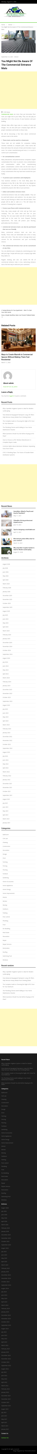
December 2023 (7, 689)
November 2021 (7, 787)
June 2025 (5, 619)
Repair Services (7, 944)
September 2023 (7, 701)
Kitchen (5, 901)
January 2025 (6, 638)
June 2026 (5, 572)
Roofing (5, 952)
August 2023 (6, 705)
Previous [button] (2, 348)
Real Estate (6, 932)
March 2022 (6, 772)
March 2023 (6, 725)
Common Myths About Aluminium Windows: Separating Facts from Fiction (19, 447)
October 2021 (7, 791)
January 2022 (6, 779)
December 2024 (7, 642)
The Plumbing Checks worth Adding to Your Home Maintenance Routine (17, 428)
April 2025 (5, 627)
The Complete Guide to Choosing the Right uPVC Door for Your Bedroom (18, 422)
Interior (16, 57)
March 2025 (6, 631)
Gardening (6, 878)
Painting (5, 913)
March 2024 (6, 678)
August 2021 (6, 799)
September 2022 (7, 748)
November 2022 (7, 740)
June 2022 (5, 760)
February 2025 (7, 635)
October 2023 (7, 697)
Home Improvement (9, 893)
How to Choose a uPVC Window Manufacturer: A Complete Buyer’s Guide (17, 441)
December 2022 (7, 736)
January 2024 (6, 685)
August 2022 (6, 752)
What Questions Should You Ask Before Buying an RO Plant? (18, 435)
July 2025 (5, 615)
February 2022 (7, 776)
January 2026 (6, 591)
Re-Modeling (6, 928)
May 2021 (5, 811)
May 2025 (5, 623)
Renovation (6, 936)
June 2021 (5, 807)
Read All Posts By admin (10, 387)
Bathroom (6, 834)
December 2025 (7, 595)
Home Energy (7, 889)
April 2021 (5, 815)
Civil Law (5, 838)
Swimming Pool (7, 956)
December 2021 (7, 783)
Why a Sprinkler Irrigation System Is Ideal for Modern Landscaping (18, 410)
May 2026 (5, 576)
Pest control (6, 917)
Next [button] (34, 348)
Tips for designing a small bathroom (24, 529)
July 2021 (5, 803)
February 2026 (7, 588)
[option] (18, 345)
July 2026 (5, 568)
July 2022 (5, 756)
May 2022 (5, 764)
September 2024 (7, 654)
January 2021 (6, 823)
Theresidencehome (30, 1451)
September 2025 (7, 607)
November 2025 (7, 599)
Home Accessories (8, 881)
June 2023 (5, 713)
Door (4, 858)
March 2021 (6, 819)
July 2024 (5, 662)
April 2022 (5, 768)
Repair (4, 940)
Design (5, 854)
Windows (5, 960)
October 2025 (7, 603)
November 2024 (7, 646)
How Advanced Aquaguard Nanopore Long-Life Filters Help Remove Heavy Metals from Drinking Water (18, 416)
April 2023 (5, 721)
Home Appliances (8, 885)
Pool (4, 925)
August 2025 (6, 611)
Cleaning (5, 842)
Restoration (6, 948)
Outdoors (5, 909)
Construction (6, 846)
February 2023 (7, 729)
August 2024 (6, 658)
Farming (5, 862)
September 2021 (7, 795)
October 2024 (7, 650)
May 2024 (5, 670)
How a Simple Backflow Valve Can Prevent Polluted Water (18, 315)
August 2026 (6, 564)
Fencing (5, 866)
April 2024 (5, 674)
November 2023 (7, 693)
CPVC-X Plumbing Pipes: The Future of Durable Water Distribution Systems (18, 454)
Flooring (5, 870)
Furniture (5, 874)
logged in (11, 396)
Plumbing (5, 921)
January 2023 (6, 732)
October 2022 (7, 744)
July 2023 (5, 709)
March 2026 (6, 584)
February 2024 (7, 682)
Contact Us (5, 1438)
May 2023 (5, 717)
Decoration (6, 850)
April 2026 (5, 580)
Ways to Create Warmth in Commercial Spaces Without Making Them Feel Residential (17, 357)
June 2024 (5, 666)
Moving (5, 905)
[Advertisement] (18, 90)
